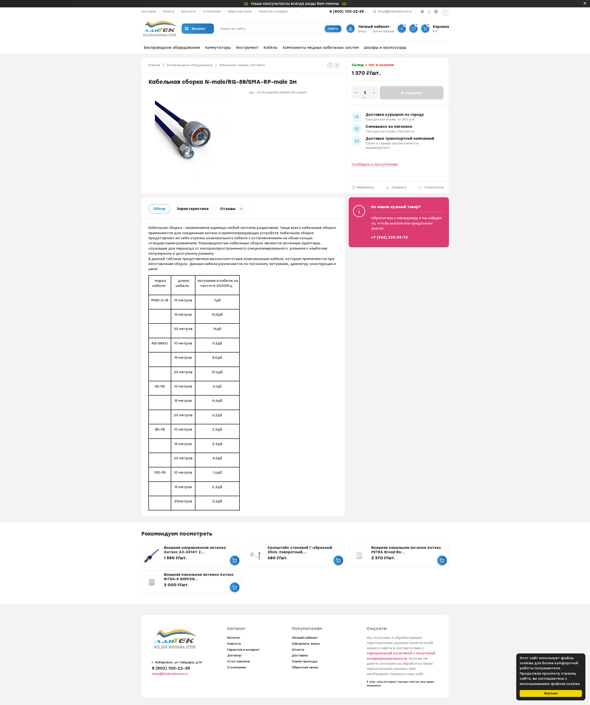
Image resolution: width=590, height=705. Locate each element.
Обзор (159, 209)
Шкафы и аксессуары (385, 48)
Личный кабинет (305, 637)
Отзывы (231, 209)
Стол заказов (238, 661)
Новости (234, 643)
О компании (212, 11)
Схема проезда (304, 661)
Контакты (188, 11)
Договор (234, 655)
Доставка (148, 11)
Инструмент (247, 48)
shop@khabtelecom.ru (395, 11)
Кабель (270, 48)
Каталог (198, 28)
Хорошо (551, 693)
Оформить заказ (306, 643)
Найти (333, 28)
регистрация (383, 31)
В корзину (411, 93)
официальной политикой (389, 653)
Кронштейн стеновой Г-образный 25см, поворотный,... (300, 550)
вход (362, 31)
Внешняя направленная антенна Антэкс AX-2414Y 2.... (195, 550)
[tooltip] (330, 65)
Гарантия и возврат (274, 11)
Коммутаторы (218, 48)
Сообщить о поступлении (375, 164)
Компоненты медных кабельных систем (321, 48)
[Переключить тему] (445, 11)
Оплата (168, 11)
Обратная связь (240, 11)
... (296, 11)
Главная (154, 65)
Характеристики (193, 209)
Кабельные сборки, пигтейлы (242, 65)
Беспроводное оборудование (172, 48)
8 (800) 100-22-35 (347, 11)
